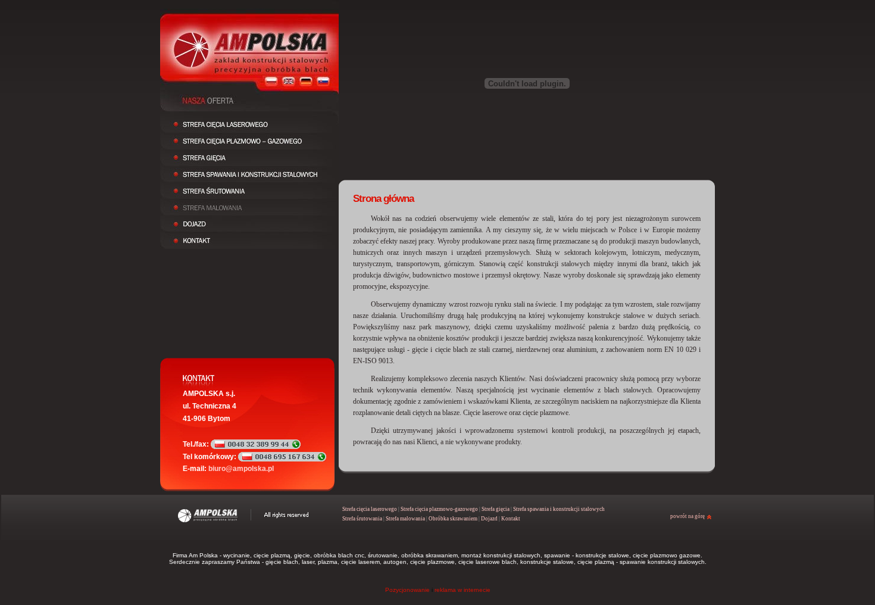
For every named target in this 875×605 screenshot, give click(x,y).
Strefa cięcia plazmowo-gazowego (439, 509)
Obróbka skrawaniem (453, 519)
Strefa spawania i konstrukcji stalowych (559, 509)
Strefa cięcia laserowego (369, 509)
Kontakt (510, 519)
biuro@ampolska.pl (241, 468)
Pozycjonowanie (407, 590)
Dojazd (489, 519)
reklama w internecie (462, 590)
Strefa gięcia (496, 509)
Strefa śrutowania (362, 519)
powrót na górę (687, 516)
